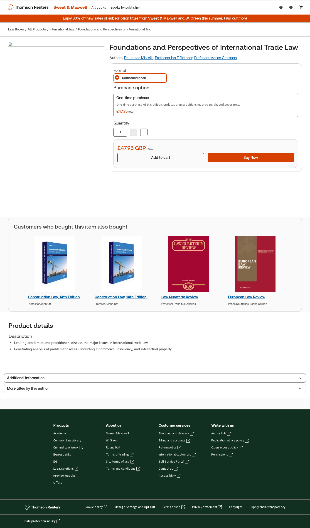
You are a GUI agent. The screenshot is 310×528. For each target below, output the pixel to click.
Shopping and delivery (174, 433)
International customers (175, 455)
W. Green (112, 440)
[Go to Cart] (300, 7)
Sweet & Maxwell (117, 433)
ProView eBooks (64, 476)
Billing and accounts (172, 440)
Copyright (235, 507)
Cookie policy (93, 507)
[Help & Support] (280, 7)
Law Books (16, 29)
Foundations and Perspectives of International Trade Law (115, 29)
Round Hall (113, 448)
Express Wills (62, 455)
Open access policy (224, 448)
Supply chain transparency (267, 507)
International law (62, 29)
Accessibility (167, 476)
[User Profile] (290, 7)
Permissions (219, 455)
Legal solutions (63, 469)
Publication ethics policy (227, 440)
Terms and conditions (120, 469)
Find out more (235, 18)
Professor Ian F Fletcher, (174, 58)
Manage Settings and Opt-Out (135, 507)
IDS (55, 462)
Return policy (168, 448)
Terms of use (171, 507)
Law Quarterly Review (179, 297)
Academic (60, 433)
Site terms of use (118, 462)
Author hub (218, 433)
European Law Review (246, 297)
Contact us (166, 469)
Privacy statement (204, 507)
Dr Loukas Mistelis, (139, 58)
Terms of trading (117, 455)
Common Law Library (67, 440)
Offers (57, 483)
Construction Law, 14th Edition (54, 297)
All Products (37, 29)
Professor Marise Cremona (215, 58)
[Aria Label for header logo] (46, 7)
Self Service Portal (171, 462)
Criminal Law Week (65, 448)
